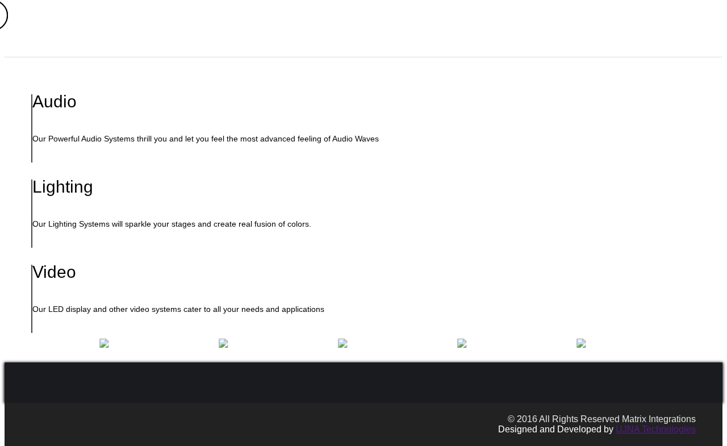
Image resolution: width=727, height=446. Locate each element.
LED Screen (613, 43)
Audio (523, 43)
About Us (421, 43)
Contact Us (668, 43)
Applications (475, 43)
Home (381, 43)
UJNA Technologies (656, 429)
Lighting (562, 43)
